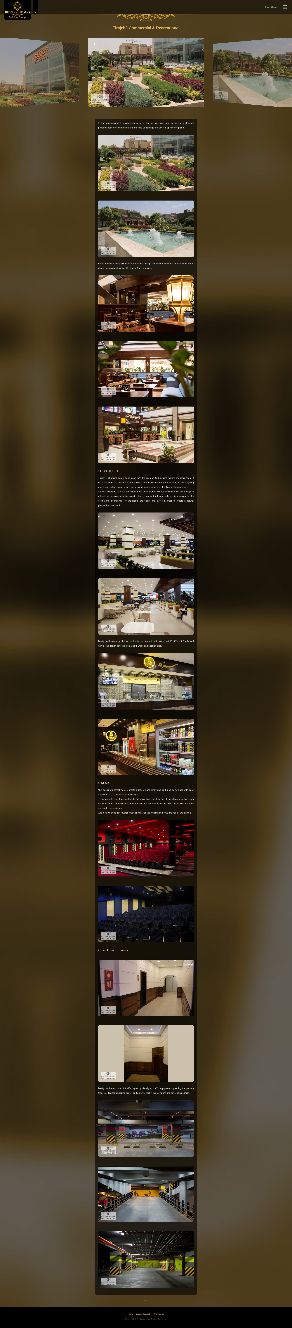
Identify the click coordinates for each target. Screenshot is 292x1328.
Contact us (159, 1314)
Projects (139, 1314)
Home (130, 1314)
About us (148, 1314)
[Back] (146, 1301)
